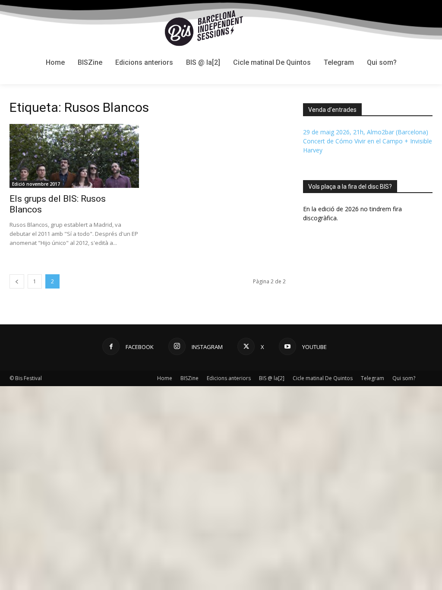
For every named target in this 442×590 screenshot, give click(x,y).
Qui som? (403, 378)
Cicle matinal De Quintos (323, 378)
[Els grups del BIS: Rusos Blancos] (74, 156)
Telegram (372, 378)
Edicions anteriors (229, 378)
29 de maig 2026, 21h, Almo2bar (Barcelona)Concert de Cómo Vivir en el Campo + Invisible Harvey (367, 141)
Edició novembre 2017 (36, 184)
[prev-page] (16, 281)
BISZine (189, 378)
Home (164, 378)
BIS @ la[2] (271, 378)
